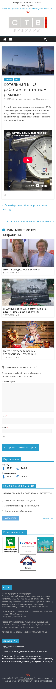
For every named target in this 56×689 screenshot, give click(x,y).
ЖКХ (16, 79)
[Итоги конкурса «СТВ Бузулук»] (28, 240)
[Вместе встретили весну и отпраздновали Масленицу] (28, 322)
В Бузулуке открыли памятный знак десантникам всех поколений (25, 310)
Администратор (25, 99)
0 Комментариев (42, 99)
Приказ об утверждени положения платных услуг (24, 651)
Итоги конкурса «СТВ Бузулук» (21, 269)
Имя (4, 416)
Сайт (4, 436)
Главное (8, 79)
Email (5, 427)
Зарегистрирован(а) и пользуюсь (19, 500)
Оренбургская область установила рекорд (24, 207)
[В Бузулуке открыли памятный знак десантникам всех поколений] (28, 280)
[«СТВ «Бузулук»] (5, 39)
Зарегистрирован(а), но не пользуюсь (21, 505)
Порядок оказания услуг (13, 646)
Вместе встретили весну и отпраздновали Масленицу (19, 352)
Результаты (48, 518)
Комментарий (8, 381)
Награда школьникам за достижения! (29, 221)
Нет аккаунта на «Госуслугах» (18, 511)
